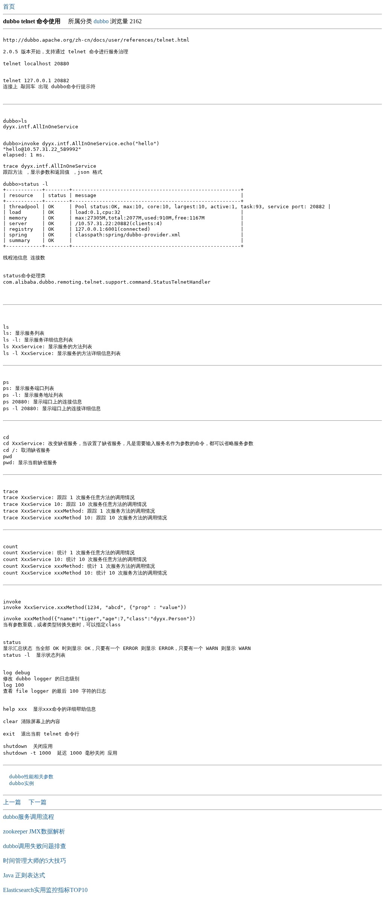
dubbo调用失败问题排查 (34, 846)
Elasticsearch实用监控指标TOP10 (45, 890)
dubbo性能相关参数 (29, 776)
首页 (10, 6)
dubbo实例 (20, 783)
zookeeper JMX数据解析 (34, 831)
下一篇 (38, 802)
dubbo (101, 21)
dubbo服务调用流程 (28, 817)
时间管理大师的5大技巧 (34, 860)
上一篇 (13, 802)
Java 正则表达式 (24, 875)
